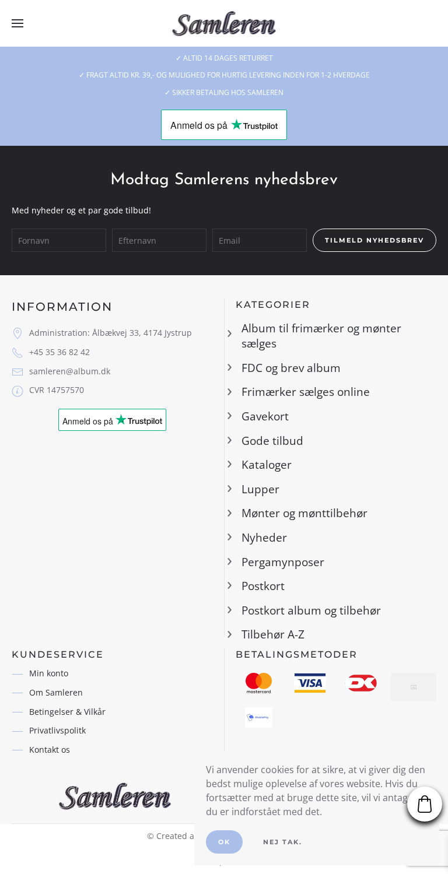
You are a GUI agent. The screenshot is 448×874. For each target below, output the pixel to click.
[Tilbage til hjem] (224, 23)
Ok (224, 842)
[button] (17, 23)
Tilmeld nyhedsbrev (374, 240)
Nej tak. (282, 842)
